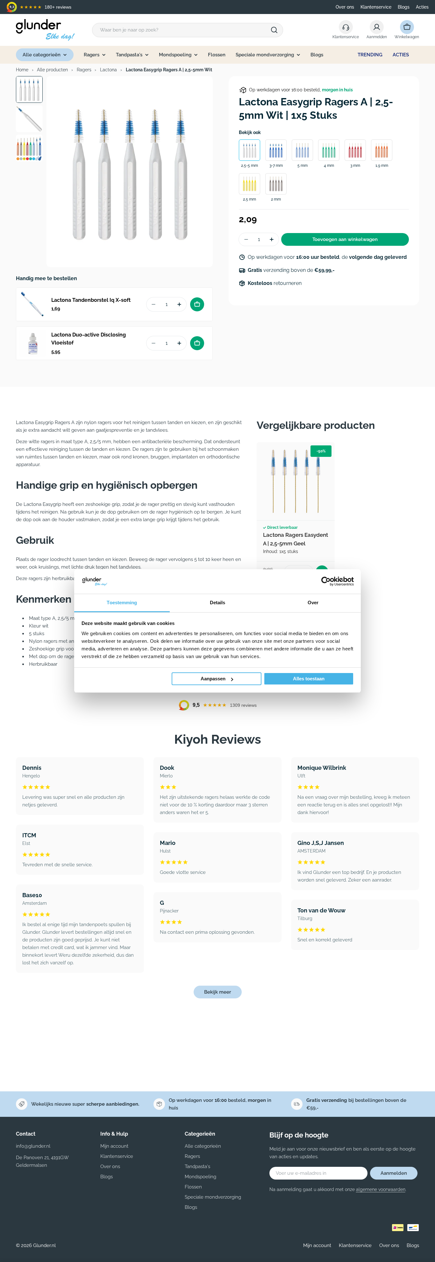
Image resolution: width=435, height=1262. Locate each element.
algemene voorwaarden (380, 1189)
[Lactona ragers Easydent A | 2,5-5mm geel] (296, 481)
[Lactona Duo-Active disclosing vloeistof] (32, 343)
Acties (422, 7)
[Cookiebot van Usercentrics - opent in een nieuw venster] (326, 581)
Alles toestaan (308, 678)
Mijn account (317, 1245)
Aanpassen (213, 678)
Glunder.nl (44, 1245)
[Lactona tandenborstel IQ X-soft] (32, 304)
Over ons (345, 7)
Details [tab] (217, 602)
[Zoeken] (274, 30)
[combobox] (187, 30)
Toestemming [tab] (122, 602)
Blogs (404, 7)
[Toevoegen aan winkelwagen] (197, 304)
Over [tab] (313, 602)
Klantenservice (375, 7)
